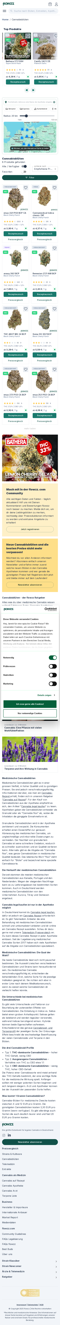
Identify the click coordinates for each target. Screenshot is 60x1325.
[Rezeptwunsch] (50, 4)
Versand (11, 109)
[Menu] (4, 11)
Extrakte (6, 1169)
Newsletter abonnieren (30, 584)
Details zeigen (44, 695)
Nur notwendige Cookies (30, 713)
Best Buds (7, 1249)
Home (5, 19)
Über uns (7, 1254)
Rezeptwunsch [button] (13, 82)
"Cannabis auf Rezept (14, 799)
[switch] (53, 666)
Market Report (10, 1217)
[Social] (3, 1135)
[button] (23, 35)
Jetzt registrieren (30, 529)
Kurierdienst (42, 109)
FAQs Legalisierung (12, 1239)
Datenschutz (33, 1305)
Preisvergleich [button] (15, 239)
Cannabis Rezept (32, 915)
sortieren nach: (40, 166)
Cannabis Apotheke (12, 1185)
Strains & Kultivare (12, 1154)
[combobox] (33, 11)
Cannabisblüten (10, 1159)
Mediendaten (9, 1222)
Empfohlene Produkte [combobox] (46, 169)
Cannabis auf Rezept (13, 1180)
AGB (41, 1305)
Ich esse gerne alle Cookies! (30, 704)
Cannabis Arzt (9, 1190)
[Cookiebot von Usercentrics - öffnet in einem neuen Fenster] (44, 609)
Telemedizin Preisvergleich (36, 932)
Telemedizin (8, 1164)
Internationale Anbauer (14, 1212)
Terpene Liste (9, 1195)
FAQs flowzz (9, 1244)
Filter (31, 177)
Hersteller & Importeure (15, 1207)
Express (25, 109)
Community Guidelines (14, 1234)
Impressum (21, 1305)
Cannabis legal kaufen (33, 806)
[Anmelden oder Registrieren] (56, 4)
